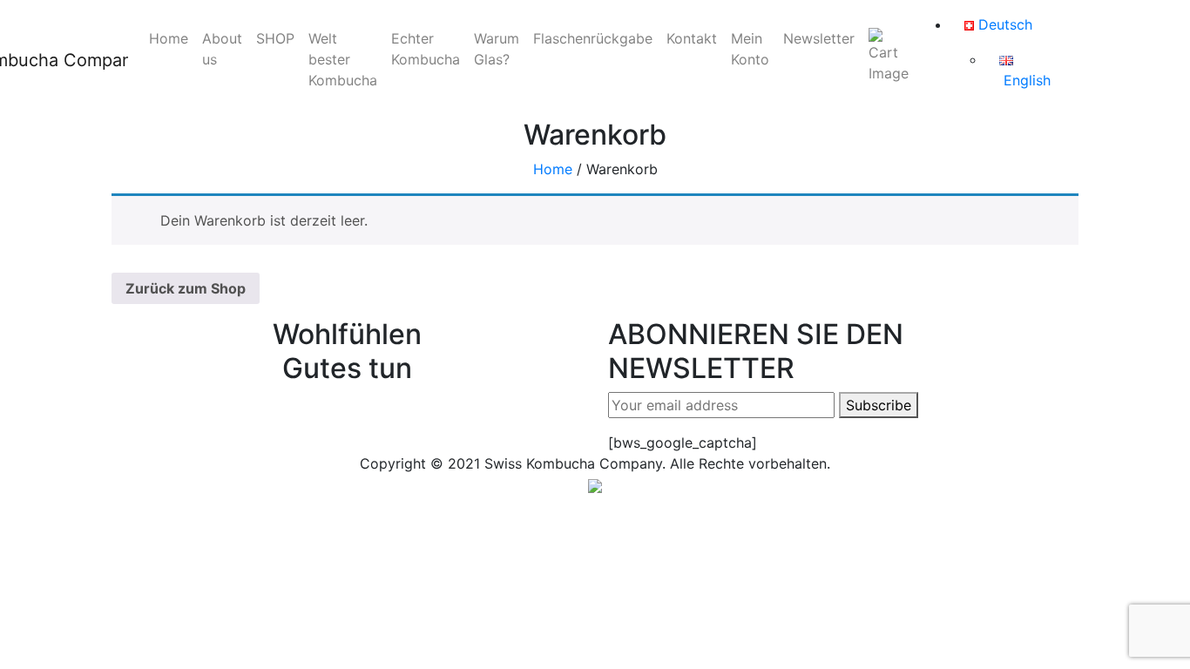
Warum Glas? (496, 49)
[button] (595, 484)
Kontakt (691, 38)
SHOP (275, 38)
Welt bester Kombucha (342, 59)
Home (168, 38)
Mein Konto (750, 49)
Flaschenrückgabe (592, 38)
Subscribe (878, 405)
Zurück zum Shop (185, 288)
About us (222, 49)
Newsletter (819, 38)
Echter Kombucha (425, 49)
